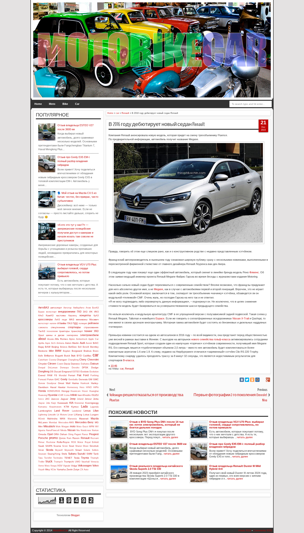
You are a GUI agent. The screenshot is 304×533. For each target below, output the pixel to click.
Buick (67, 355)
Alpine (72, 339)
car (122, 368)
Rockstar (50, 442)
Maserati (83, 418)
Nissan (71, 430)
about (42, 339)
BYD (79, 355)
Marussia (72, 419)
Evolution (94, 371)
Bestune (43, 351)
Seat (71, 446)
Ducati (57, 371)
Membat (53, 422)
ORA (56, 434)
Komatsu (42, 407)
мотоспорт (43, 323)
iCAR (60, 395)
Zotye (76, 469)
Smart (78, 450)
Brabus (87, 351)
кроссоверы (45, 319)
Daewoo (75, 363)
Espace (160, 318)
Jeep (73, 398)
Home (38, 103)
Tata (40, 458)
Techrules (58, 458)
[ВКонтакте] (242, 380)
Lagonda (94, 407)
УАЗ (96, 331)
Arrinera (60, 343)
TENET (68, 457)
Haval (53, 387)
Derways (64, 367)
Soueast (42, 454)
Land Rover (61, 410)
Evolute (85, 371)
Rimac (41, 442)
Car (77, 103)
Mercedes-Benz (84, 422)
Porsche (43, 438)
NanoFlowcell (52, 430)
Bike (65, 103)
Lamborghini (45, 410)
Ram (69, 438)
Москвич (94, 319)
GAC (57, 379)
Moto (52, 103)
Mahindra (52, 418)
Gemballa (73, 379)
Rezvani (94, 438)
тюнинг (88, 331)
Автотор (67, 308)
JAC (47, 399)
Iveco (41, 399)
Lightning (42, 414)
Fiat (79, 375)
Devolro (75, 367)
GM (90, 379)
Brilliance (49, 355)
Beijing (55, 347)
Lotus (86, 414)
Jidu (48, 403)
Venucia (95, 462)
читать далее (170, 437)
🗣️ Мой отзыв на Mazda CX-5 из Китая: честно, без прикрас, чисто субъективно (77, 197)
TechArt (48, 458)
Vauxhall (85, 462)
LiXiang (78, 414)
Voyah (41, 469)
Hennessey (72, 387)
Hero (82, 387)
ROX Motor (77, 442)
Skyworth (69, 450)
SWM (89, 453)
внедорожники (66, 311)
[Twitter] (247, 380)
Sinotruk (94, 446)
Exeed (41, 375)
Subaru (72, 453)
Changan (62, 359)
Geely (64, 379)
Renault (129, 368)
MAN (62, 418)
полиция (83, 323)
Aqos (47, 343)
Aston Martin (72, 343)
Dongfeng (43, 371)
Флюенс (254, 272)
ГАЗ (79, 311)
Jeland (80, 399)
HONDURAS (53, 391)
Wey (47, 469)
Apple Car (93, 339)
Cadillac (87, 355)
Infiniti (73, 395)
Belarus (63, 347)
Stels (64, 453)
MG (97, 422)
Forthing (94, 375)
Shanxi (78, 446)
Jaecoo (55, 399)
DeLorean (52, 367)
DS (51, 371)
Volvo (95, 465)
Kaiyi (53, 403)
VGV (59, 465)
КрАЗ (96, 315)
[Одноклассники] (252, 380)
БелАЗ (95, 308)
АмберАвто (78, 308)
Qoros (62, 438)
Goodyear (51, 383)
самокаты (43, 327)
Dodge (95, 367)
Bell (79, 347)
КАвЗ (40, 315)
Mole (58, 426)
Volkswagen (85, 465)
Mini (40, 426)
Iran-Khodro (84, 395)
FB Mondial (60, 375)
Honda (42, 390)
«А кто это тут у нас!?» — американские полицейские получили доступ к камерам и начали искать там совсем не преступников (75, 232)
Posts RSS (244, 530)
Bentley (94, 347)
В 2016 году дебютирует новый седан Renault (157, 124)
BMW (58, 350)
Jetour (88, 399)
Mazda (95, 418)
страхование (91, 327)
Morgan (65, 426)
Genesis (83, 379)
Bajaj (41, 347)
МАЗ (71, 319)
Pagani (77, 434)
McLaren (43, 422)
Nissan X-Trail (241, 318)
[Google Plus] (268, 380)
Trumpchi (69, 461)
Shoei (85, 446)
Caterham (43, 360)
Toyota (85, 457)
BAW (47, 347)
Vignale (66, 466)
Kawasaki (62, 403)
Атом (88, 308)
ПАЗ (69, 323)
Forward (42, 379)
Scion (65, 446)
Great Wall (64, 383)
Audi (82, 342)
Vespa (53, 466)
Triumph (94, 458)
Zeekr (69, 469)
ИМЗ (96, 312)
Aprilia (41, 343)
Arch (53, 343)
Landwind (76, 411)
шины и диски (55, 335)
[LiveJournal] (263, 380)
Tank (96, 453)
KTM (66, 406)
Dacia (67, 363)
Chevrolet (93, 359)
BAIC (96, 343)
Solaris (87, 450)
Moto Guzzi (82, 426)
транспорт (77, 331)
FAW (49, 375)
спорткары (74, 327)
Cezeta (52, 360)
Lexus (87, 410)
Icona (67, 395)
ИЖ (90, 312)
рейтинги (93, 323)
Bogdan (66, 351)
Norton (95, 430)
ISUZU (95, 395)
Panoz (85, 434)
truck (49, 461)
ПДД (75, 323)
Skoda (49, 449)
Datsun (94, 363)
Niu (78, 430)
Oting (70, 434)
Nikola (63, 430)
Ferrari (71, 375)
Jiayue (41, 403)
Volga (74, 465)
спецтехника (58, 327)
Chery (82, 359)
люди (64, 319)
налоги (53, 323)
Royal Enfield (92, 442)
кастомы (61, 315)
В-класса (128, 360)
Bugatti (59, 355)
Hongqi (65, 391)
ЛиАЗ (57, 319)
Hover (85, 391)
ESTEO (76, 371)
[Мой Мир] (257, 380)
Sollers (95, 450)
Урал (41, 335)
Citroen (52, 363)
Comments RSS (262, 530)
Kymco (75, 406)
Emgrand (67, 371)
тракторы (64, 331)
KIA (71, 402)
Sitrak (41, 450)
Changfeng (73, 360)
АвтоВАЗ (43, 307)
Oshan (63, 434)
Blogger (75, 515)
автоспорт (56, 307)
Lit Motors (62, 414)
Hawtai (61, 387)
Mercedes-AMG (66, 422)
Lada (84, 406)
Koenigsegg (92, 403)
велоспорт (51, 312)
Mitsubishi (49, 426)
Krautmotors (55, 407)
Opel (50, 434)
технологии (52, 331)
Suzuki (81, 453)
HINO (89, 387)
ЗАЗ (85, 311)
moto (73, 426)
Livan (70, 414)
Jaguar (64, 399)
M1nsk (41, 419)
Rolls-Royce (63, 442)
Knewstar (79, 403)
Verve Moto (44, 466)
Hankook (85, 383)
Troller (41, 462)
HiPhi (96, 387)
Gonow (41, 383)
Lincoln (52, 414)
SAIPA (48, 446)
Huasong (42, 395)
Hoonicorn (76, 391)
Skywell (58, 450)
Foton (50, 379)
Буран (41, 312)
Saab (41, 446)
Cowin (60, 364)
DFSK (85, 367)
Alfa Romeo (61, 339)
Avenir (89, 343)
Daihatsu (85, 364)
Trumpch (58, 462)
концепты (85, 315)
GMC (96, 379)
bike (51, 350)
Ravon (76, 438)
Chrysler (42, 363)
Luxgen (94, 414)
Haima (75, 383)
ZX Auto (84, 469)
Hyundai (52, 395)
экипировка (72, 335)
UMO (77, 462)
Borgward (77, 351)
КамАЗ (49, 315)
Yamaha (61, 469)
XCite (53, 469)
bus (73, 355)
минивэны (81, 319)
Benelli (86, 347)
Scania (57, 446)
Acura (50, 339)
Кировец (72, 315)
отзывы (61, 323)
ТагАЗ (41, 331)
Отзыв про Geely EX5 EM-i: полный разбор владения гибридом (73, 161)
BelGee (72, 347)
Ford (86, 375)
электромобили (89, 335)
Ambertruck (81, 339)
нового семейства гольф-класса (210, 339)
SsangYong (54, 453)
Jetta (96, 399)
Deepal (41, 367)
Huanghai (94, 391)
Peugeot (94, 434)
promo (53, 438)
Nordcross (86, 430)
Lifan (96, 410)
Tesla (77, 457)
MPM (91, 426)
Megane (158, 289)
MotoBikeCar (60, 530)
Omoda (42, 434)
